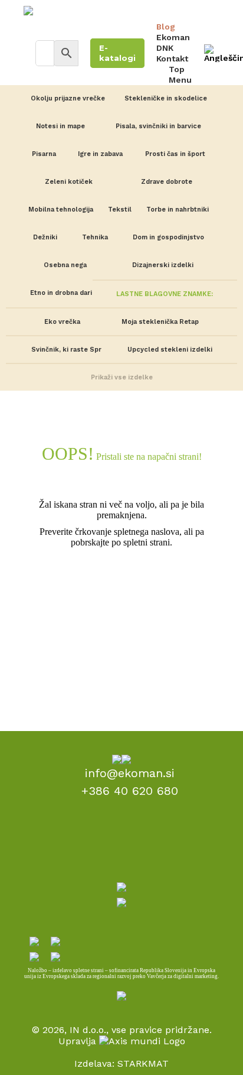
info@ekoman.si (130, 773)
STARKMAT (143, 1063)
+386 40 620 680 (129, 791)
